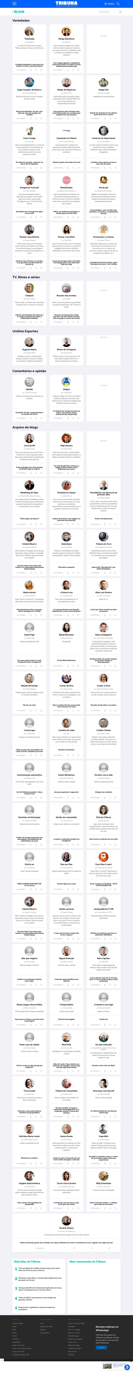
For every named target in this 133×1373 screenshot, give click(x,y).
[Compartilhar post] (36, 70)
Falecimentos (16, 1342)
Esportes (43, 1329)
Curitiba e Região (17, 1323)
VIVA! (42, 1323)
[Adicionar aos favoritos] (30, 70)
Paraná (14, 1326)
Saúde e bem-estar (18, 1345)
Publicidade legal (73, 1336)
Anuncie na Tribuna (74, 1333)
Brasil (14, 1329)
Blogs (19, 11)
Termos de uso (73, 1342)
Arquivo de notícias (18, 1351)
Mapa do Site (72, 1351)
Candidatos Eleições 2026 (20, 1354)
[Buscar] (120, 11)
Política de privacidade (75, 1339)
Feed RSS (71, 1354)
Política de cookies (74, 1345)
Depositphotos (45, 1333)
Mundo (14, 1333)
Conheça (101, 1347)
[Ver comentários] (41, 70)
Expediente (71, 1326)
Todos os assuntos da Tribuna (21, 1348)
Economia (15, 1339)
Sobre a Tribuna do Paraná (76, 1323)
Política (14, 1336)
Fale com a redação (74, 1329)
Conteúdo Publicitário (75, 1348)
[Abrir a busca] (118, 4)
